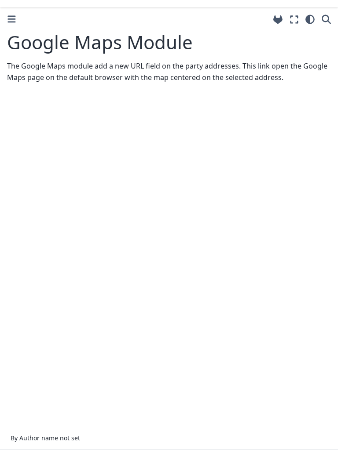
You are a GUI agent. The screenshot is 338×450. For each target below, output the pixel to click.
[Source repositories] (278, 19)
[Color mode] (310, 19)
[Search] (326, 19)
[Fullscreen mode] (294, 19)
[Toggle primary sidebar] (12, 19)
